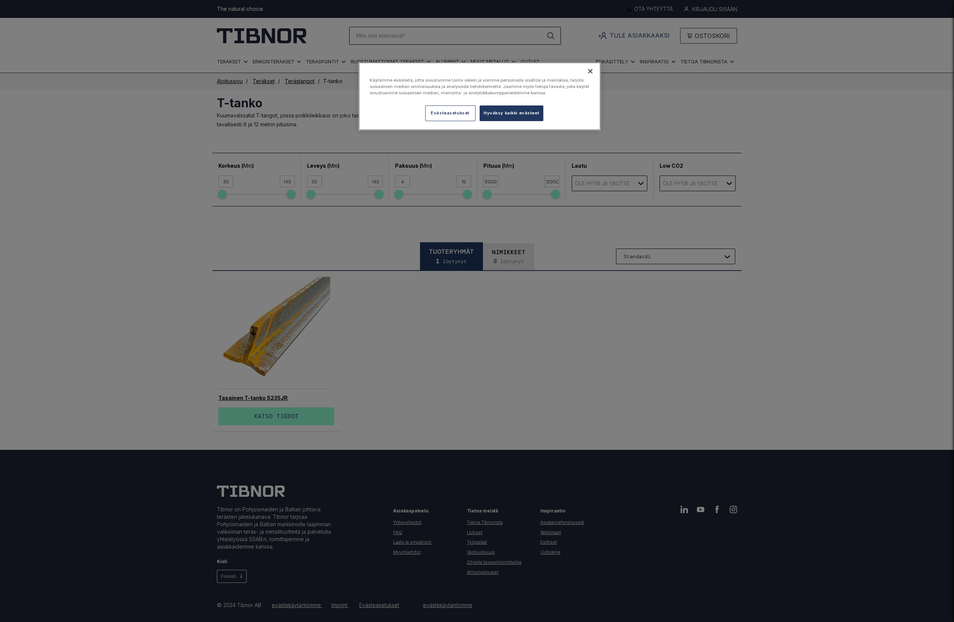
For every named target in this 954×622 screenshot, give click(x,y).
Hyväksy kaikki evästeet (511, 113)
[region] (479, 96)
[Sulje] (590, 71)
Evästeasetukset (450, 113)
